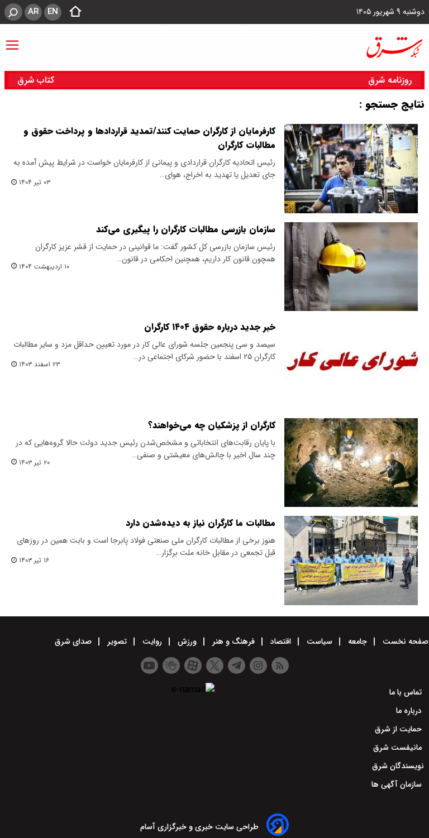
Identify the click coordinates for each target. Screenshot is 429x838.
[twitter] (214, 665)
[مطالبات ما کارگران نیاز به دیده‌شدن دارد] (351, 560)
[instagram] (258, 665)
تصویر (117, 641)
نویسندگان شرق (398, 766)
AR (33, 11)
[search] (13, 12)
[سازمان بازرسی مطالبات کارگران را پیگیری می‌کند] (351, 267)
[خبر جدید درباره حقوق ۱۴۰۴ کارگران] (351, 364)
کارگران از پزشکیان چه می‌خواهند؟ (211, 425)
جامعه (357, 641)
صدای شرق (74, 641)
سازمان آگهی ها (397, 784)
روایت (152, 641)
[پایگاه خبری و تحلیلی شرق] (394, 47)
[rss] (280, 665)
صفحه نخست (404, 641)
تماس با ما (406, 692)
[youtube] (149, 665)
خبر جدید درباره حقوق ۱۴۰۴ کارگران (209, 327)
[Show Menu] (12, 39)
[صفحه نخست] (72, 12)
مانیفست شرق (398, 747)
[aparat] (193, 665)
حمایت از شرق (399, 729)
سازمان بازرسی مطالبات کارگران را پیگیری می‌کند (185, 229)
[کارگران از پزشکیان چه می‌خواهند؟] (351, 462)
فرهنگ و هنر (233, 641)
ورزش (187, 641)
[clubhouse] (171, 665)
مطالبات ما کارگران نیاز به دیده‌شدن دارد (200, 523)
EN (52, 11)
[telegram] (236, 665)
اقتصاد (280, 641)
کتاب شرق (37, 80)
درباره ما (410, 711)
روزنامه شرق (390, 80)
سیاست (319, 641)
